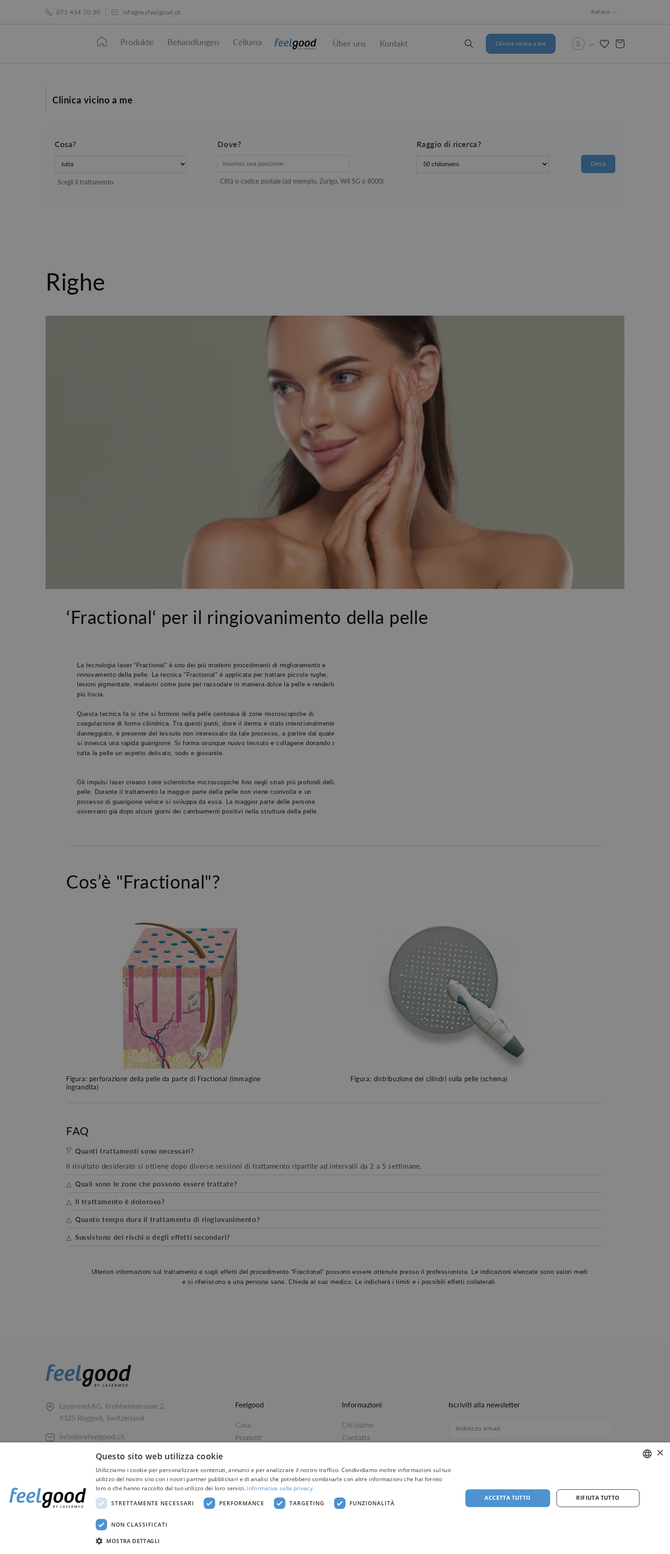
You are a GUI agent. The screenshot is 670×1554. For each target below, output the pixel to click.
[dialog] (335, 1498)
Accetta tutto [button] (507, 1498)
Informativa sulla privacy (280, 1488)
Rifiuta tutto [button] (597, 1498)
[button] (273, 1541)
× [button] (659, 1453)
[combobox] (647, 1453)
